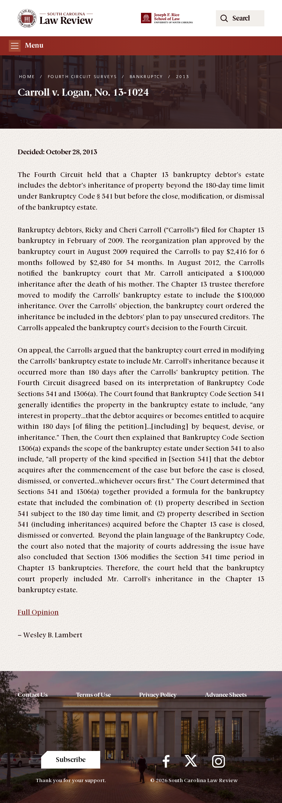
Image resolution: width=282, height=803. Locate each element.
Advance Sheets (226, 694)
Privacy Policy (158, 694)
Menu (33, 45)
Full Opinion (38, 612)
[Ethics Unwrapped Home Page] (75, 18)
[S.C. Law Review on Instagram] (218, 761)
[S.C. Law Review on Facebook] (166, 761)
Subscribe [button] (71, 760)
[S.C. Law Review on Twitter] (190, 761)
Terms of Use (93, 694)
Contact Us (33, 694)
